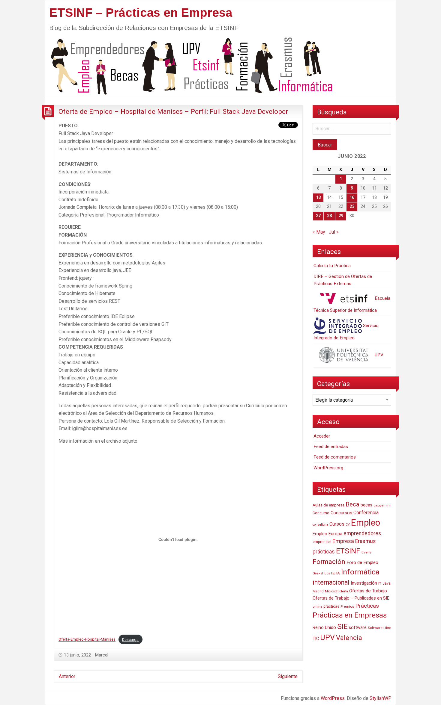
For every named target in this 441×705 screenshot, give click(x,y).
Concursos (341, 512)
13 (318, 197)
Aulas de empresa (328, 505)
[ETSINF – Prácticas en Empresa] (189, 65)
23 (352, 206)
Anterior (67, 676)
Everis (366, 552)
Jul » (334, 232)
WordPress (333, 698)
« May (319, 232)
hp (333, 573)
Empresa (343, 541)
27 (318, 215)
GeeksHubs (321, 573)
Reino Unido (324, 627)
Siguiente (288, 676)
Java (386, 583)
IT (379, 584)
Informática (360, 572)
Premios (347, 606)
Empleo (365, 523)
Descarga (130, 639)
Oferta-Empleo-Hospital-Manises (87, 639)
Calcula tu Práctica (332, 265)
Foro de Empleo (362, 562)
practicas (331, 606)
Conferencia (366, 512)
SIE (342, 626)
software (358, 627)
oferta (344, 591)
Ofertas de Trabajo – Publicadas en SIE (351, 598)
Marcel (101, 655)
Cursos (336, 524)
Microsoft (331, 591)
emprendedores (362, 533)
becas (366, 505)
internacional (331, 582)
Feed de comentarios (335, 457)
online (317, 607)
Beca (352, 504)
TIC (316, 638)
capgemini (382, 505)
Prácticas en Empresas (350, 615)
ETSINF (348, 551)
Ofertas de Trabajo (368, 591)
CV (348, 525)
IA (338, 573)
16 (352, 197)
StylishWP (381, 698)
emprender (322, 542)
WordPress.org (328, 467)
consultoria (320, 525)
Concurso (321, 513)
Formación (329, 561)
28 (329, 215)
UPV (378, 355)
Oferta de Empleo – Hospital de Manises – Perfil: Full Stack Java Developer (173, 111)
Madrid (318, 591)
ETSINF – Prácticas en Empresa (140, 12)
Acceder (322, 436)
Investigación (364, 583)
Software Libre (379, 628)
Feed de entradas (331, 446)
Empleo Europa (327, 533)
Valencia (349, 638)
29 (340, 215)
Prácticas (367, 605)
